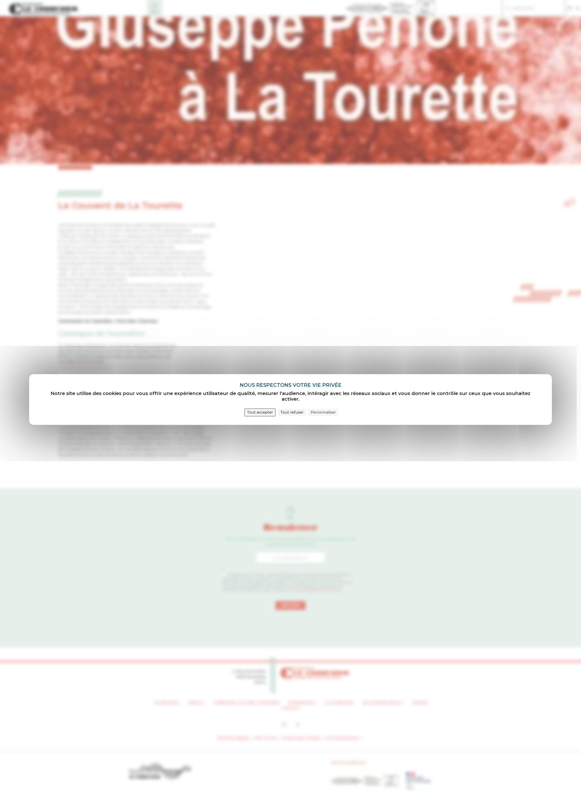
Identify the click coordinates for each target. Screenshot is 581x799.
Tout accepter (260, 412)
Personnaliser (323, 412)
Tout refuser (292, 412)
